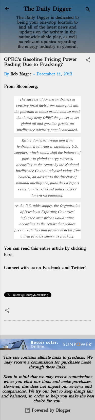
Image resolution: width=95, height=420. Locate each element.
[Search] (88, 10)
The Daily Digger (47, 8)
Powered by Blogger (50, 410)
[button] (88, 61)
